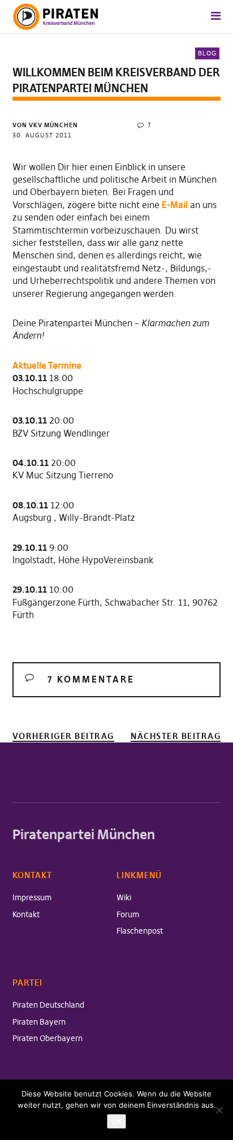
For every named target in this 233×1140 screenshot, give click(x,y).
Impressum (31, 897)
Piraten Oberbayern (47, 1038)
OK (116, 1121)
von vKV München (45, 125)
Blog (207, 53)
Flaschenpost (139, 931)
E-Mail (175, 204)
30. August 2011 (42, 135)
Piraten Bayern (39, 1022)
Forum (127, 914)
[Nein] (219, 1110)
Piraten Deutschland (48, 1005)
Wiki (123, 897)
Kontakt (26, 914)
